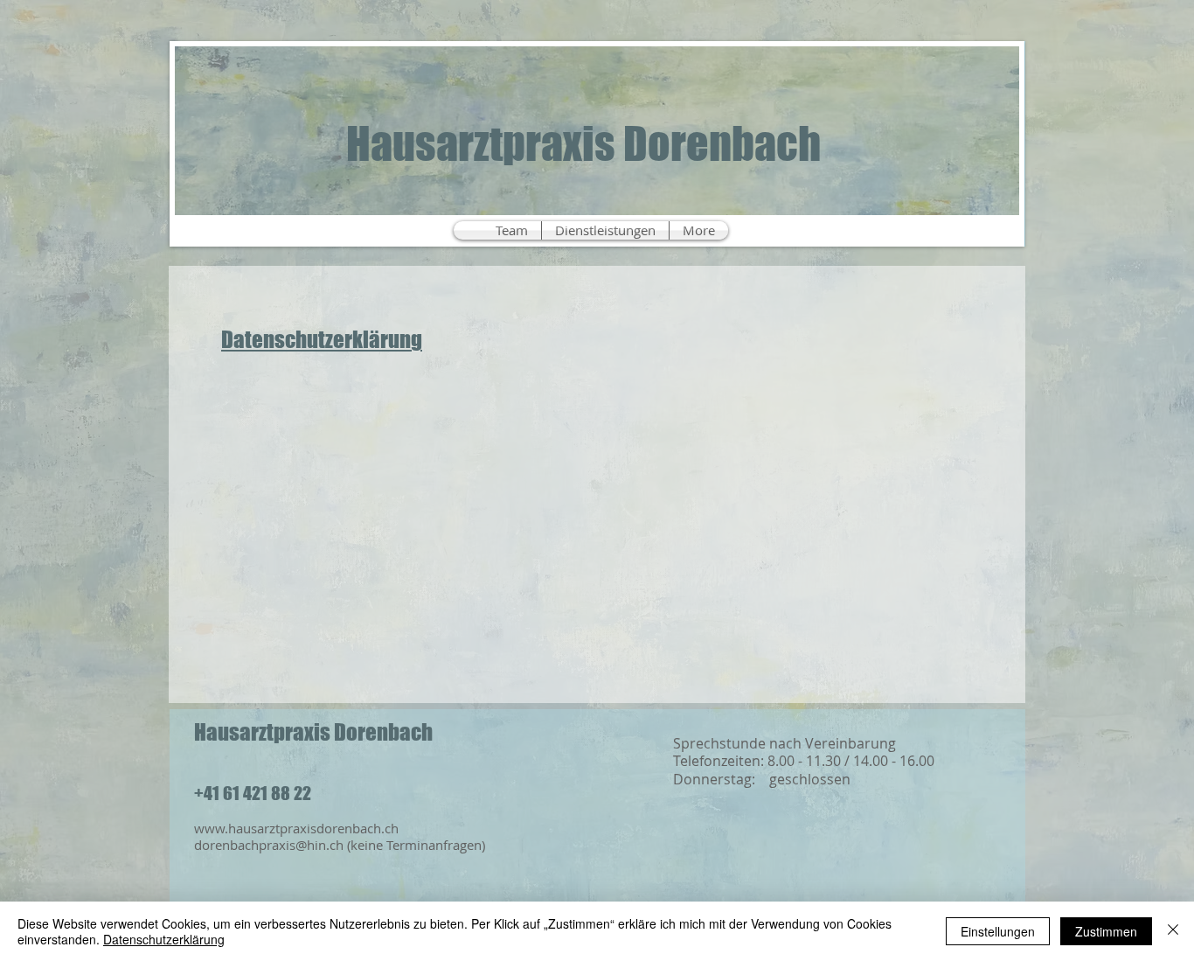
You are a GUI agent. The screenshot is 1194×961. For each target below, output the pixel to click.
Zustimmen (1106, 931)
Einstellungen (998, 931)
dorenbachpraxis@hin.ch (269, 844)
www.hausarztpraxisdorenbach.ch (296, 828)
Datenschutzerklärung (321, 339)
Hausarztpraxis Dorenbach (583, 144)
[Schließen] (1173, 931)
